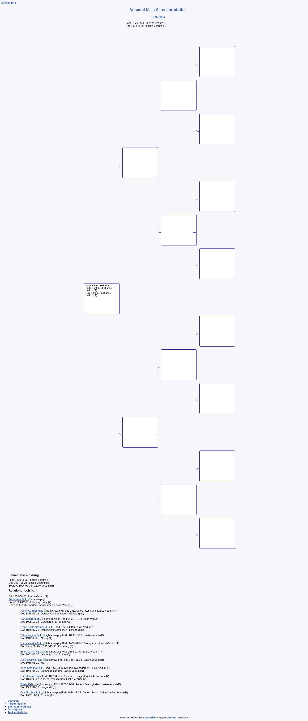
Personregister (17, 703)
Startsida (13, 701)
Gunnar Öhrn (149, 718)
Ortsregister (15, 709)
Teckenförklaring (18, 712)
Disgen (172, 718)
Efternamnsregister (19, 706)
